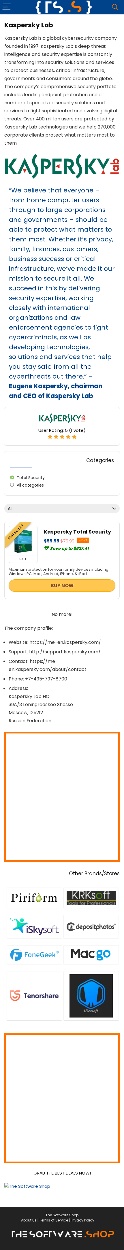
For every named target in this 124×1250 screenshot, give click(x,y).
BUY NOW (62, 585)
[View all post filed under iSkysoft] (34, 926)
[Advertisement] (62, 797)
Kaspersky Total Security (77, 531)
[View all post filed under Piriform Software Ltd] (34, 898)
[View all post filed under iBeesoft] (91, 995)
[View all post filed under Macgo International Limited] (91, 954)
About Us (29, 1220)
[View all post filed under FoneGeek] (34, 954)
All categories (30, 485)
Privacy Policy (82, 1220)
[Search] (115, 7)
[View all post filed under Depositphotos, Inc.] (91, 926)
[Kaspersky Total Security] (23, 540)
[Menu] (7, 7)
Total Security (31, 478)
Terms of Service (53, 1220)
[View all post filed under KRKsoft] (91, 898)
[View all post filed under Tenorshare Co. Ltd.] (34, 995)
